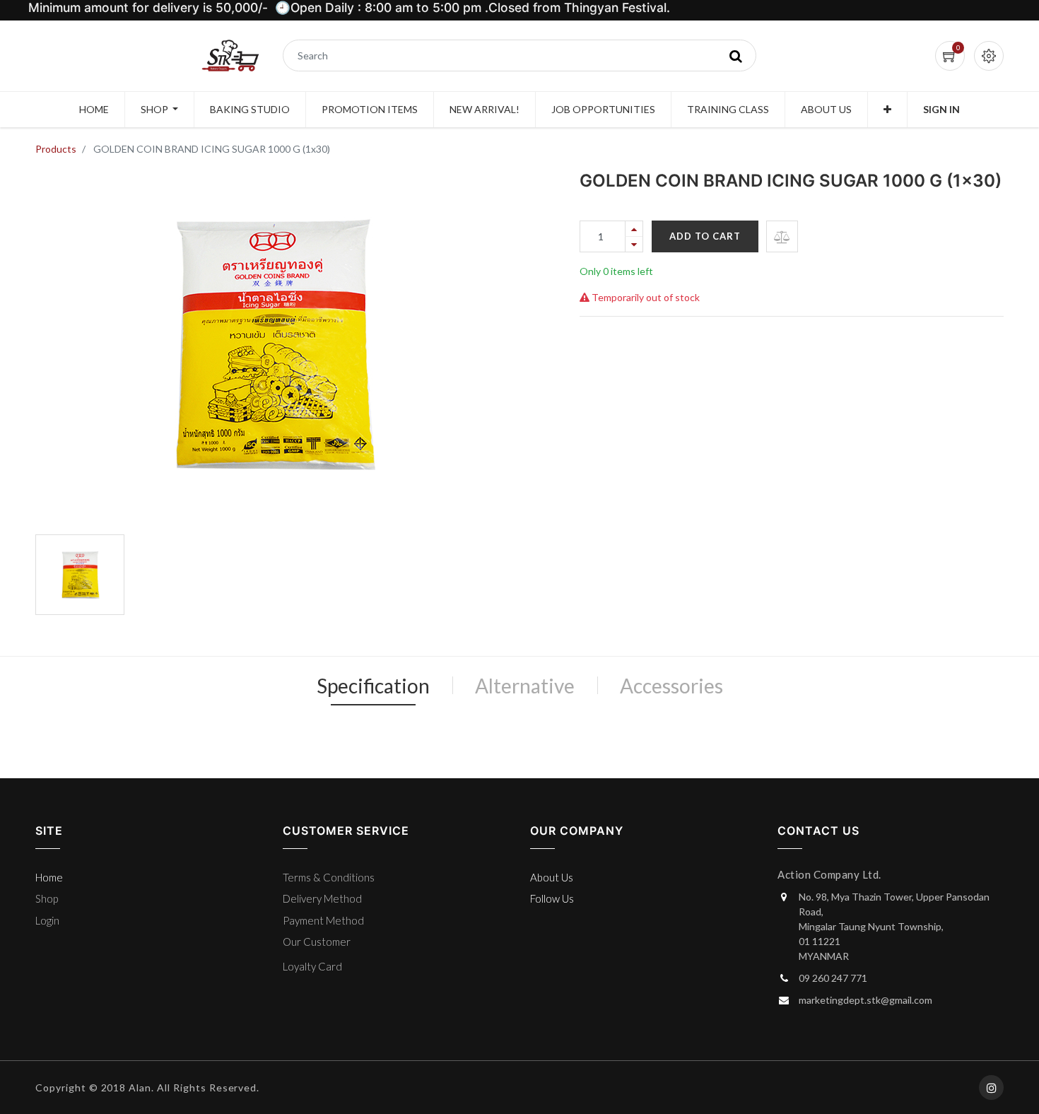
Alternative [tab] (525, 686)
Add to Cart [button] (705, 236)
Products (55, 149)
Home (49, 877)
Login (47, 920)
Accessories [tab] (671, 686)
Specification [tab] (373, 686)
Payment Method (323, 920)
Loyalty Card (312, 966)
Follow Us (552, 898)
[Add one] (634, 228)
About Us (551, 877)
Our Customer (317, 941)
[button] (887, 109)
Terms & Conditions (329, 877)
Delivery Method (322, 898)
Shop (46, 898)
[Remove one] (634, 244)
